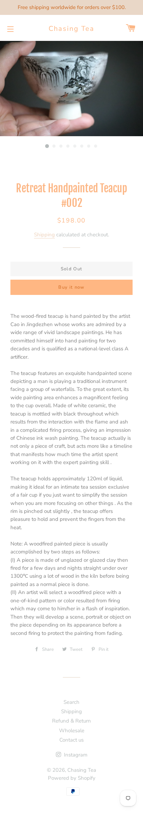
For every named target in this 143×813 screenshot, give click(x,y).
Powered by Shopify (71, 778)
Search (71, 702)
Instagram (74, 754)
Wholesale (71, 730)
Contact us (71, 739)
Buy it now (71, 287)
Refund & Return (71, 720)
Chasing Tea (71, 28)
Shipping (44, 234)
